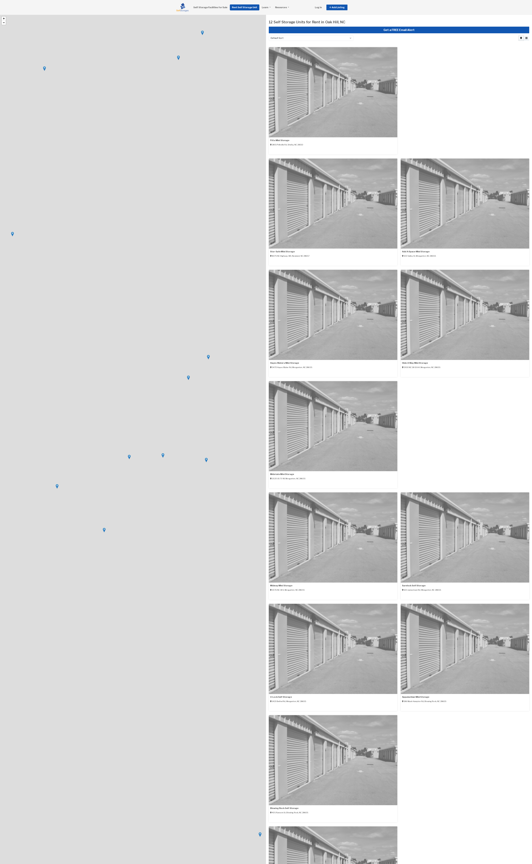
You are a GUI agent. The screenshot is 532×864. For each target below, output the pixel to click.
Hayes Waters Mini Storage (284, 363)
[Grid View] (526, 38)
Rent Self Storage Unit (244, 7)
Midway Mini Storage (281, 585)
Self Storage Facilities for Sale (210, 7)
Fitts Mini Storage (279, 140)
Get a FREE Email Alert (399, 30)
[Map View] (521, 38)
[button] (340, 7)
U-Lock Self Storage (281, 697)
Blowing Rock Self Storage (284, 808)
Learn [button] (265, 7)
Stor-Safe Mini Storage (282, 251)
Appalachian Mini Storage (415, 697)
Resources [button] (281, 7)
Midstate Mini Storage (282, 474)
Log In (318, 7)
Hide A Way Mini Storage (415, 363)
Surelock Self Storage (413, 585)
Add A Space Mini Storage (415, 251)
